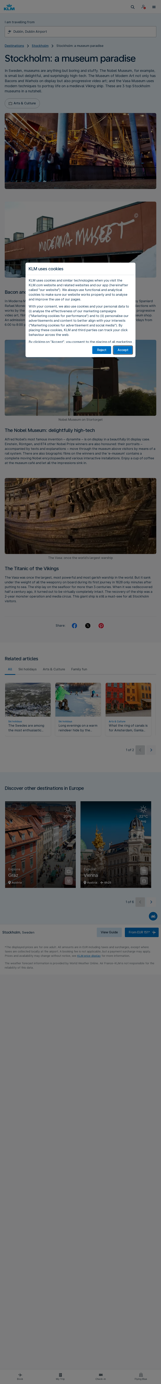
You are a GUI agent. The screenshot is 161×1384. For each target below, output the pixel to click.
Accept (123, 350)
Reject (101, 350)
